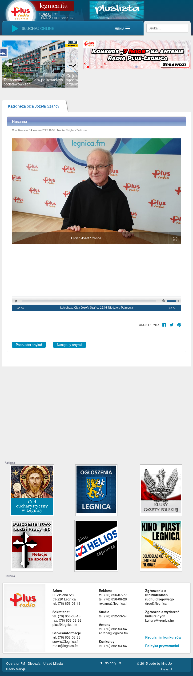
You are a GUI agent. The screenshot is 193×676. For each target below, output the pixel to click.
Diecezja (34, 663)
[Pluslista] (116, 9)
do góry (110, 662)
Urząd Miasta (53, 663)
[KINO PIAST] (161, 544)
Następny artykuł (69, 344)
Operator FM (16, 663)
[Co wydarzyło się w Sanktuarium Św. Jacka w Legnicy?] (32, 489)
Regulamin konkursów (163, 637)
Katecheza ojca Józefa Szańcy (33, 106)
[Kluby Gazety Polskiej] (161, 488)
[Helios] (96, 545)
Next (71, 64)
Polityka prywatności (162, 645)
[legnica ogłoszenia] (96, 488)
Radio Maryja (16, 669)
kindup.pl (166, 669)
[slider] (40, 64)
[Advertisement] (96, 425)
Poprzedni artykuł (29, 344)
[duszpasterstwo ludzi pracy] (32, 544)
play (16, 301)
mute (163, 301)
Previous (9, 64)
